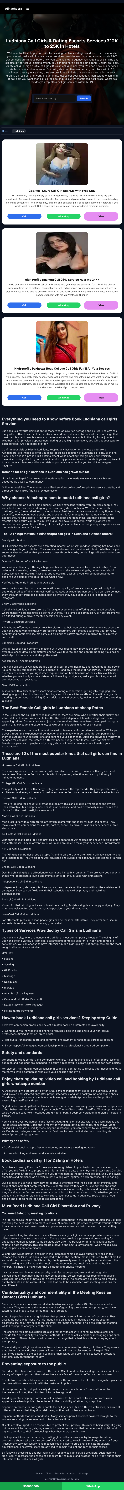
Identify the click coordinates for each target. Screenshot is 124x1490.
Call (24, 216)
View (101, 216)
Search (84, 98)
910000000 (31, 1486)
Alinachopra (13, 8)
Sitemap (83, 1473)
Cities (49, 1473)
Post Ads (59, 1473)
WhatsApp (63, 216)
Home (5, 131)
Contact (71, 1473)
